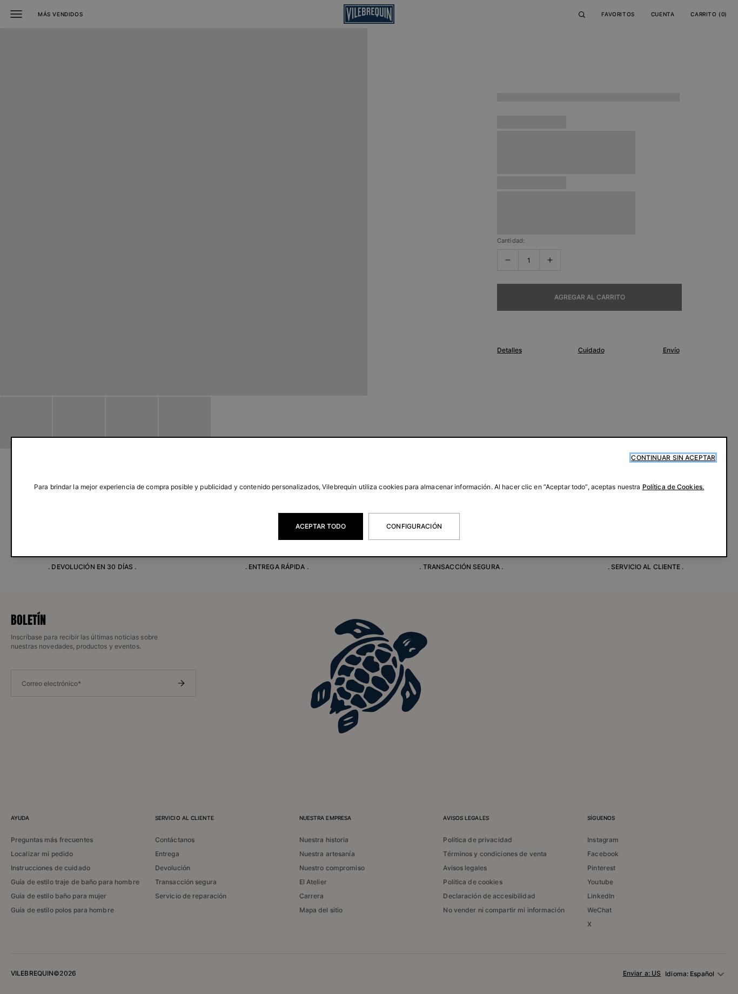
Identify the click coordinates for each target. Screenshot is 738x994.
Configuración (414, 526)
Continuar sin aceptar (673, 457)
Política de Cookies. (673, 487)
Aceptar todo (321, 526)
